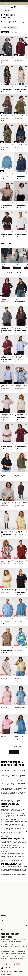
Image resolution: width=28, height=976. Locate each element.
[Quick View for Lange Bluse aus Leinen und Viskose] (12, 87)
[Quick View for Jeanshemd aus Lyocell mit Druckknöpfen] (26, 145)
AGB (8, 971)
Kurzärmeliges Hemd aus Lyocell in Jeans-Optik (20, 735)
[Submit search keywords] (2, 10)
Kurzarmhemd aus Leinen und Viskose (6, 735)
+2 (8, 236)
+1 (22, 419)
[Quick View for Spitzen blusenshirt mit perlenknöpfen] (12, 677)
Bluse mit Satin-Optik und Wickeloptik (6, 298)
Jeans (25, 783)
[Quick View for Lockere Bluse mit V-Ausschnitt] (26, 174)
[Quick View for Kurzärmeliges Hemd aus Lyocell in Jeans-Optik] (26, 735)
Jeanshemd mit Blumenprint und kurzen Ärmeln (19, 706)
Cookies (11, 971)
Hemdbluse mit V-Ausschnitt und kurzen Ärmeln (19, 532)
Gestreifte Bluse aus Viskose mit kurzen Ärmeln (20, 648)
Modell (25, 32)
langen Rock (6, 784)
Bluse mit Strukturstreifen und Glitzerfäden (20, 58)
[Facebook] (4, 967)
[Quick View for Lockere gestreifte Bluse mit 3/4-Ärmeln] (26, 116)
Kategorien (3, 915)
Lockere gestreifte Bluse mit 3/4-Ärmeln (19, 116)
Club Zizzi (3, 920)
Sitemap (21, 971)
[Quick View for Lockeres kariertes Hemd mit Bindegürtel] (26, 385)
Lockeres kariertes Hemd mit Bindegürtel (20, 386)
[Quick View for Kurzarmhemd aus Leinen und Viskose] (12, 735)
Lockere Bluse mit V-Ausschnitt (19, 174)
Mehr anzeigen (3, 24)
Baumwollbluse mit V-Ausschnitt (19, 415)
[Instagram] (2, 967)
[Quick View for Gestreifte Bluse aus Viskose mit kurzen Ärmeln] (26, 648)
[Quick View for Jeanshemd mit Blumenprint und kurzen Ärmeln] (26, 706)
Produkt (21, 32)
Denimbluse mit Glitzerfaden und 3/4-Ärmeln (5, 58)
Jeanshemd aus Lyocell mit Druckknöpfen (20, 145)
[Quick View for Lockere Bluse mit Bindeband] (12, 385)
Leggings (23, 784)
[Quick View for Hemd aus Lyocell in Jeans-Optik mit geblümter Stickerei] (26, 619)
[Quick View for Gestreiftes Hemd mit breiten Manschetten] (26, 356)
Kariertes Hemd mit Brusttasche (5, 503)
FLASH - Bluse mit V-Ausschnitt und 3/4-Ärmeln (6, 232)
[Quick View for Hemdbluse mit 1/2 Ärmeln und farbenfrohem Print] (12, 560)
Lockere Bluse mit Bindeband (4, 386)
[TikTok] (7, 967)
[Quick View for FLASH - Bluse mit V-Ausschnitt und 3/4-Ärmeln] (12, 232)
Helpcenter (3, 867)
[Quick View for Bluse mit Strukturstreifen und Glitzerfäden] (26, 58)
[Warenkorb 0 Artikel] (26, 6)
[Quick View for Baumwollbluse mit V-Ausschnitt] (26, 414)
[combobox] (14, 10)
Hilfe (2, 925)
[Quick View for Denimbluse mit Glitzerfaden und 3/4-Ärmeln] (12, 58)
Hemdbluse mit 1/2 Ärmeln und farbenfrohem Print (6, 561)
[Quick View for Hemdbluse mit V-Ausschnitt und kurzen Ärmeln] (26, 531)
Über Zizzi (3, 929)
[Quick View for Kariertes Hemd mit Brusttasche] (12, 502)
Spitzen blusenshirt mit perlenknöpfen (5, 677)
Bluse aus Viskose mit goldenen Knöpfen (5, 116)
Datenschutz (3, 971)
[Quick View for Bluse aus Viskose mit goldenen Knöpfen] (12, 116)
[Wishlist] (12, 38)
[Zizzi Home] (14, 6)
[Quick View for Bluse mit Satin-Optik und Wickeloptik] (12, 298)
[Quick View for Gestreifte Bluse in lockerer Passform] (12, 589)
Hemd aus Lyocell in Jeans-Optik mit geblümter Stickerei (20, 619)
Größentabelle (6, 876)
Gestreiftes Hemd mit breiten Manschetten (19, 357)
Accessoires (19, 789)
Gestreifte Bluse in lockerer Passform (6, 590)
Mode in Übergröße (9, 848)
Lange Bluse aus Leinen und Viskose (6, 87)
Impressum (16, 971)
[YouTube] (9, 967)
